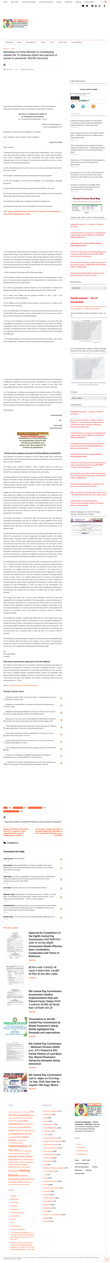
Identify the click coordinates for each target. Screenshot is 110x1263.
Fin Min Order (48, 1158)
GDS (22, 1140)
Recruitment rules (16, 1179)
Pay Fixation (13, 1159)
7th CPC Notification (13, 1112)
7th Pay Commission (29, 2)
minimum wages (24, 1153)
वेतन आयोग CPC (31, 42)
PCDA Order (23, 1160)
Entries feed (81, 1147)
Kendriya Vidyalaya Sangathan (54, 1168)
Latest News (75, 114)
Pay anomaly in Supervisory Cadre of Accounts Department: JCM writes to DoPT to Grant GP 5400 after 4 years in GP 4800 (48, 832)
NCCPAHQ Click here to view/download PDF (23, 685)
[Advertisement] (67, 24)
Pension (46, 1194)
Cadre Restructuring (50, 1128)
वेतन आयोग (47, 1221)
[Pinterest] (92, 6)
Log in (79, 1144)
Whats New (9, 42)
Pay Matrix (47, 1191)
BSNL (9, 1118)
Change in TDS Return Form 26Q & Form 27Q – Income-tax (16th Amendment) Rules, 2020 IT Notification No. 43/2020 (15, 832)
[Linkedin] (96, 6)
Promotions (13, 1171)
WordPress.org (82, 1154)
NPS (12, 1222)
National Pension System (20, 1156)
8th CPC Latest (10, 927)
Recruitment (22, 1176)
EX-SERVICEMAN (49, 1154)
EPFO (19, 1137)
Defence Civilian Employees (53, 1141)
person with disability (23, 1167)
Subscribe (75, 98)
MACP (46, 1178)
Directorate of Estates (51, 1148)
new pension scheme (51, 1181)
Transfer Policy (24, 1184)
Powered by (74, 101)
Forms (18, 1140)
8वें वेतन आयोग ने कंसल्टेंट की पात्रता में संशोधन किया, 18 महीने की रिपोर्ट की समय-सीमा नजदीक (44, 971)
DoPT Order (15, 2)
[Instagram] (99, 6)
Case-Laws (47, 1131)
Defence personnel (50, 1144)
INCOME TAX (48, 1161)
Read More (32, 960)
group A (21, 1143)
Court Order (20, 1131)
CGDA (10, 1121)
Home (5, 2)
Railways (47, 1205)
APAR (32, 1115)
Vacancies (14, 1209)
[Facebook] (104, 6)
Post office (47, 1201)
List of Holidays (76, 42)
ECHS (15, 1137)
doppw (10, 1137)
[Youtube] (83, 6)
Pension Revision (49, 1198)
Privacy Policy (89, 2)
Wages (46, 1218)
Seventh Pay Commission (52, 1215)
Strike (15, 1184)
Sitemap (78, 2)
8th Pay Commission (46, 2)
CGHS (43, 42)
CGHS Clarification (17, 1121)
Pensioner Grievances (26, 1162)
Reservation (48, 1208)
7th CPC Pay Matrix (25, 1112)
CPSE (26, 1131)
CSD (52, 42)
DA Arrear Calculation (18, 1229)
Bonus (46, 1121)
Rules (45, 1211)
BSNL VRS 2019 (49, 1124)
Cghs (45, 1134)
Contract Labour (17, 1127)
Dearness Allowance (50, 1138)
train (18, 1184)
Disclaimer (68, 2)
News (19, 42)
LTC (45, 1174)
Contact (59, 2)
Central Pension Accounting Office (22, 1118)
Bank (45, 1118)
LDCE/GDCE (15, 1153)
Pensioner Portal (14, 1165)
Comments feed (82, 1151)
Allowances (47, 1114)
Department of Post (21, 1134)
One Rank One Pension (51, 1188)
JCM (45, 1164)
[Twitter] (87, 6)
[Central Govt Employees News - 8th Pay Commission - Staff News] (15, 26)
